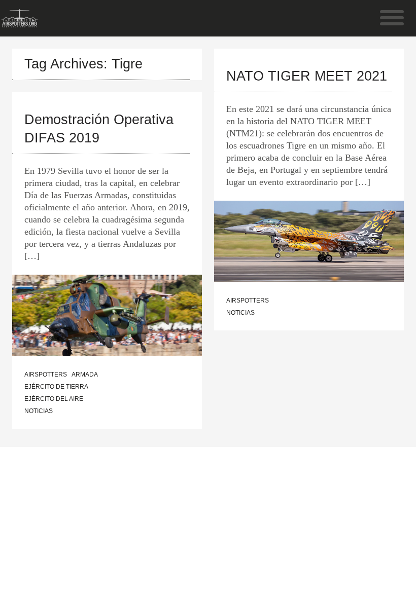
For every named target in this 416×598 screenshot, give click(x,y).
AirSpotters (45, 374)
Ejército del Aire (53, 399)
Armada (85, 374)
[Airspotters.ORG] (20, 22)
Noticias (38, 411)
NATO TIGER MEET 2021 (306, 76)
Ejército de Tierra (56, 387)
